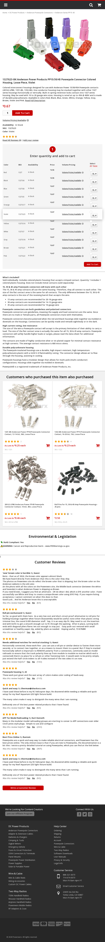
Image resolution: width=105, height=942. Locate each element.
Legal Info (58, 863)
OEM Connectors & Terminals (21, 853)
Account (57, 840)
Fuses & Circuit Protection (20, 850)
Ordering (58, 830)
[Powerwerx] (52, 5)
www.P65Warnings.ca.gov (57, 546)
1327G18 (21, 239)
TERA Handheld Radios (18, 895)
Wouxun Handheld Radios (19, 898)
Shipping (57, 833)
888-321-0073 (69, 874)
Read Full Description (35, 100)
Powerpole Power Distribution (21, 860)
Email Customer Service (73, 886)
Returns (57, 837)
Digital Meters (14, 843)
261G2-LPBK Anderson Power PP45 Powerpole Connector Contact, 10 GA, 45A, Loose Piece (24, 505)
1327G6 (21, 180)
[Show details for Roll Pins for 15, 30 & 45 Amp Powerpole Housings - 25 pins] (77, 478)
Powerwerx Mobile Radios (20, 905)
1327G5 (21, 197)
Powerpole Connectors (64, 843)
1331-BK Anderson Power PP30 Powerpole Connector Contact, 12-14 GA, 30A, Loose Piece (27, 433)
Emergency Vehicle (16, 847)
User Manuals (60, 856)
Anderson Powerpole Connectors (23, 830)
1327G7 (21, 231)
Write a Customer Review (23, 787)
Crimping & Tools (16, 840)
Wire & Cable (15, 873)
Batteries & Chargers (17, 837)
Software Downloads (63, 853)
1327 (20, 172)
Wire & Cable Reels (16, 877)
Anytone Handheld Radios (19, 902)
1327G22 (21, 256)
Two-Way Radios (17, 891)
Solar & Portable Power (18, 866)
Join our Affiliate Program (20, 813)
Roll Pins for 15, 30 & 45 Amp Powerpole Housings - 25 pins (76, 505)
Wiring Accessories (16, 881)
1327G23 (21, 214)
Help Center (60, 826)
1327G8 (21, 189)
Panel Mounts (14, 856)
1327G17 (21, 205)
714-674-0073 (69, 877)
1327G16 (21, 223)
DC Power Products (18, 826)
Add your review (30, 140)
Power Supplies (15, 863)
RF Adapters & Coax (17, 908)
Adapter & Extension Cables (20, 833)
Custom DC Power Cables (19, 884)
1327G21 (21, 248)
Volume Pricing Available (14, 120)
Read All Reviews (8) (12, 140)
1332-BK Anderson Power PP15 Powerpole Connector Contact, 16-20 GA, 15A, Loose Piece (77, 433)
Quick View (27, 384)
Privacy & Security (62, 860)
